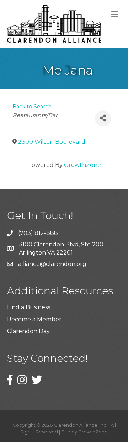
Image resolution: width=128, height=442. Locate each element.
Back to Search (32, 106)
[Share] (103, 118)
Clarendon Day (28, 331)
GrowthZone (82, 165)
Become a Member (34, 319)
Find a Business (28, 307)
